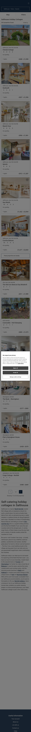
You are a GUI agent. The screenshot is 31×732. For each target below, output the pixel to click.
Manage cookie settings (15, 377)
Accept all (15, 372)
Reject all (15, 368)
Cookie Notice (21, 363)
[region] (15, 366)
